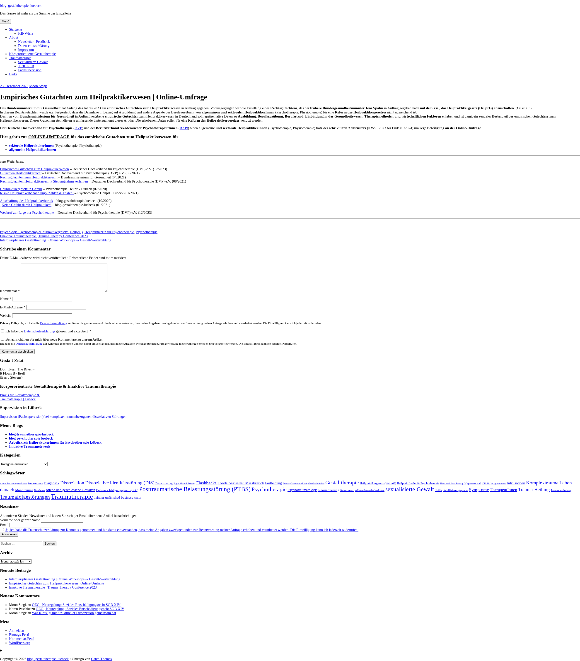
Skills (438, 490)
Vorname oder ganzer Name (20, 520)
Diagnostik (51, 483)
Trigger (99, 497)
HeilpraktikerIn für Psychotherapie (109, 232)
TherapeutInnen (503, 489)
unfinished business (119, 497)
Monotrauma (24, 490)
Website (5, 315)
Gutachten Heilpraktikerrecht (20, 173)
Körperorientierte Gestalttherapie (32, 54)
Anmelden (16, 630)
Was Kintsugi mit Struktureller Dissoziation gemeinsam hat (74, 613)
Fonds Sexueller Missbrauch (241, 483)
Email (4, 525)
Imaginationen (498, 483)
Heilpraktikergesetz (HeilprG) (61, 232)
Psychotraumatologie (302, 490)
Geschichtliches (316, 483)
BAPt (184, 128)
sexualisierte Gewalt (409, 489)
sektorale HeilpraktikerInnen (31, 145)
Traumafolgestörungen (25, 497)
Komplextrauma (542, 483)
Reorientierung (328, 490)
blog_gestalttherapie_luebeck (20, 5)
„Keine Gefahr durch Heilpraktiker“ (25, 205)
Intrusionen (516, 483)
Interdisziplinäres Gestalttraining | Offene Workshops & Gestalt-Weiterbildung (55, 240)
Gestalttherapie (342, 483)
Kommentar (10, 291)
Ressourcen (347, 490)
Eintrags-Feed (19, 635)
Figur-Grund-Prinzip (184, 483)
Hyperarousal (472, 483)
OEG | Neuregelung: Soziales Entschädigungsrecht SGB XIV (76, 605)
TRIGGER (26, 66)
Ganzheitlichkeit (298, 483)
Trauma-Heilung (534, 489)
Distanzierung (164, 483)
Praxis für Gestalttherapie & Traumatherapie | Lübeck (20, 397)
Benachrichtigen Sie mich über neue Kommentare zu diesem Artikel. (148, 341)
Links (13, 74)
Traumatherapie (20, 58)
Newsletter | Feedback (34, 41)
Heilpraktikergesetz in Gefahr (21, 189)
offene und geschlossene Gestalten (70, 490)
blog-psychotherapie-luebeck (31, 438)
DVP (78, 128)
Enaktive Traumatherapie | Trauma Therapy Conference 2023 (44, 236)
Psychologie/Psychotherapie (20, 232)
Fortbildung (273, 483)
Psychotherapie (146, 232)
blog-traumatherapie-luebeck (31, 434)
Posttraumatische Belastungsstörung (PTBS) (195, 489)
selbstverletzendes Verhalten (369, 490)
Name (5, 299)
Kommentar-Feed (21, 639)
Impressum (26, 50)
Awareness (35, 483)
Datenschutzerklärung (33, 46)
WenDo (138, 498)
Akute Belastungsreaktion (13, 483)
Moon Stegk (38, 86)
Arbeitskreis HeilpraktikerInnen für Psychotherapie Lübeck (55, 442)
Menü (5, 21)
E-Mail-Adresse (12, 307)
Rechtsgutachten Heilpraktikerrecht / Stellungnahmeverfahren (44, 181)
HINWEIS (26, 33)
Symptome (479, 489)
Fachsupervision (29, 70)
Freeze (286, 483)
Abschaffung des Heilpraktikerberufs (26, 201)
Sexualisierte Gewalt (33, 62)
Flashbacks (206, 483)
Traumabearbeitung (561, 490)
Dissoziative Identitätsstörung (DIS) (120, 482)
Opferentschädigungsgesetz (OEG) (117, 490)
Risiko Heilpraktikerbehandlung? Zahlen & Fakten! (37, 193)
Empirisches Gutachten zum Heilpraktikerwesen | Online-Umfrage (56, 583)
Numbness (39, 490)
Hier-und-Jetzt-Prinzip (452, 483)
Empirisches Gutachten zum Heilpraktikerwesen (34, 169)
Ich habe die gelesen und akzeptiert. (48, 331)
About (13, 37)
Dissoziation (72, 482)
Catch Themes (101, 659)
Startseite (15, 29)
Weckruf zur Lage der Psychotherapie (27, 212)
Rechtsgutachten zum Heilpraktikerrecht (28, 177)
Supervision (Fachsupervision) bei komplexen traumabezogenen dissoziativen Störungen (63, 416)
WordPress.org (19, 643)
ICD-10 (486, 483)
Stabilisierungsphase (455, 490)
